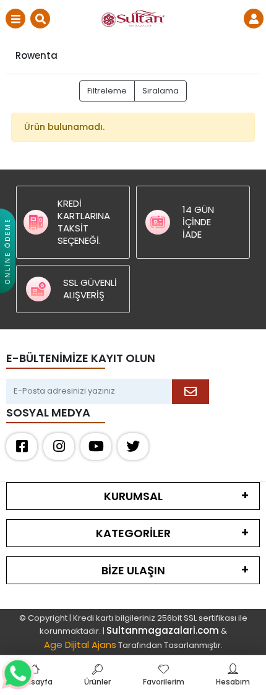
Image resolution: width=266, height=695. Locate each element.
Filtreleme (107, 91)
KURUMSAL (133, 496)
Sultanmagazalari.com (162, 630)
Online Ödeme (7, 251)
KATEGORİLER (133, 533)
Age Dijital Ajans (80, 644)
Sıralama (160, 91)
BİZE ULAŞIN (133, 570)
